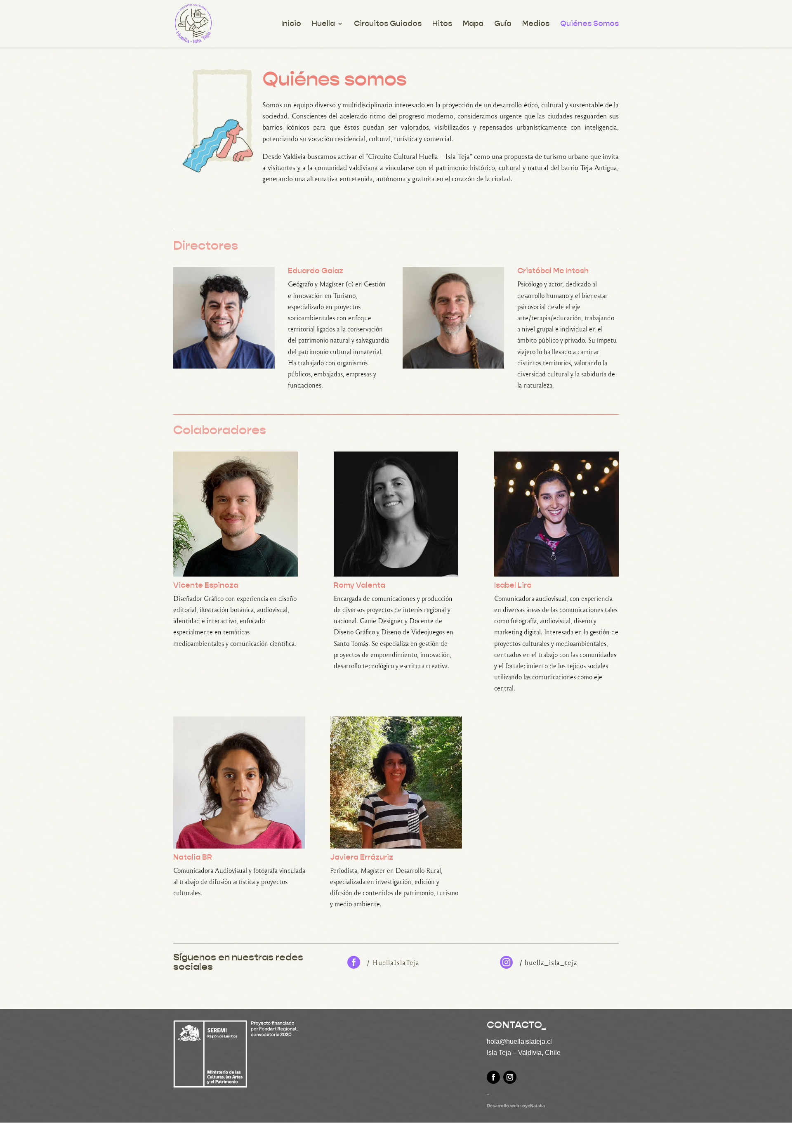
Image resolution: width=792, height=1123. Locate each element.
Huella (323, 24)
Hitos (442, 24)
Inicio (291, 24)
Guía (503, 24)
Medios (535, 24)
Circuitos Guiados (388, 24)
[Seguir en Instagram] (509, 1077)
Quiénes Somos (589, 24)
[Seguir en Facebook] (493, 1077)
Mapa (473, 24)
